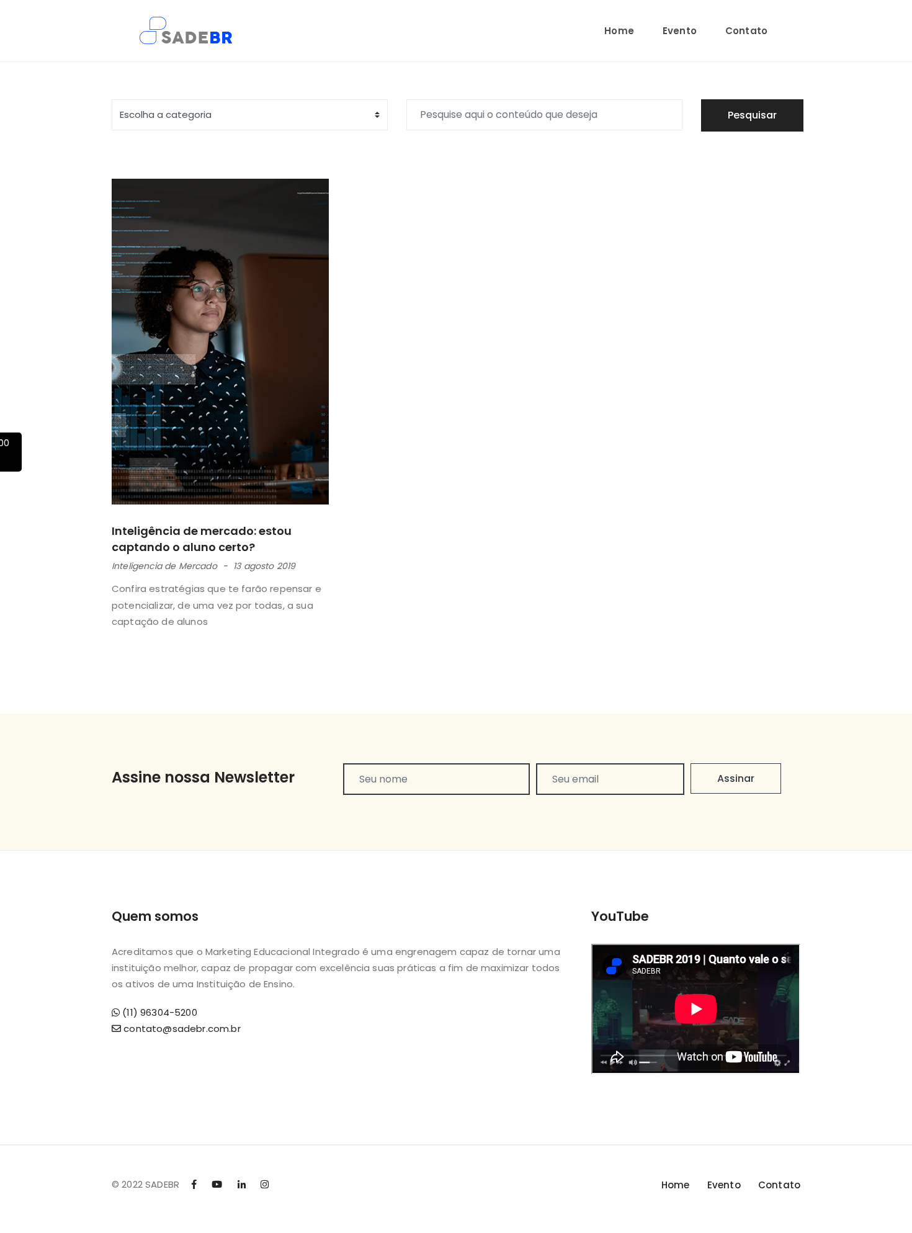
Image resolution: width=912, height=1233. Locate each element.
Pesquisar (752, 115)
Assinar (735, 778)
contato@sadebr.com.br (181, 1028)
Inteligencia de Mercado (164, 566)
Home (619, 30)
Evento (680, 30)
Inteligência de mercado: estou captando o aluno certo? (202, 538)
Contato (746, 30)
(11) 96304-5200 (158, 1012)
